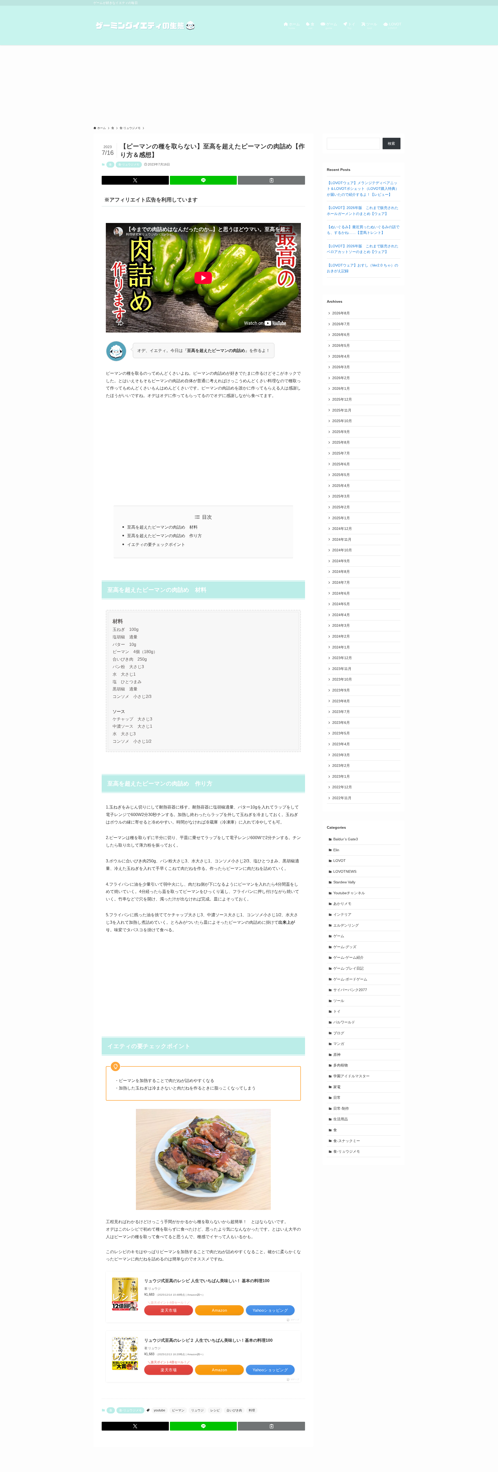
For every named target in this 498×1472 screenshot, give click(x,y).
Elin (336, 850)
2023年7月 (341, 712)
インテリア (342, 914)
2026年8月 (341, 313)
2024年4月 (341, 615)
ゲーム (338, 936)
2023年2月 (341, 765)
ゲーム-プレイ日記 (348, 968)
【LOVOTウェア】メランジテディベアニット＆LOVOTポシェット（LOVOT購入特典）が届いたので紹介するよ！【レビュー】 (363, 189)
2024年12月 (342, 528)
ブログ (338, 1033)
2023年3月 (341, 755)
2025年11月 (341, 410)
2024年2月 (341, 636)
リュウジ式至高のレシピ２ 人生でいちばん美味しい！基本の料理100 (208, 1340)
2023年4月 (341, 744)
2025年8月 (341, 442)
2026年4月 (341, 356)
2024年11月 (341, 539)
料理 (252, 1410)
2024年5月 (341, 604)
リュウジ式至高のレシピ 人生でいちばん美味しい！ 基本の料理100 (206, 1281)
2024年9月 (341, 561)
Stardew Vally (344, 882)
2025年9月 (341, 432)
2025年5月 (341, 475)
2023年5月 (341, 733)
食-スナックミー (346, 1141)
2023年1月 (341, 776)
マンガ (338, 1044)
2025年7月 (341, 453)
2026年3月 (341, 367)
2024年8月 (341, 571)
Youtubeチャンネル (349, 893)
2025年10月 (342, 421)
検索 (391, 143)
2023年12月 (342, 658)
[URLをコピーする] (271, 180)
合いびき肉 (234, 1410)
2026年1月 (341, 388)
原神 (337, 1054)
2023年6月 (341, 722)
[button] (135, 180)
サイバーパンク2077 (350, 990)
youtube (159, 1410)
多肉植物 (340, 1065)
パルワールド (344, 1022)
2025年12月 (342, 399)
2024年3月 (341, 625)
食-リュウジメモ (128, 164)
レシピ (215, 1410)
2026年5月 (341, 345)
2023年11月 (341, 669)
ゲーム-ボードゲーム (350, 979)
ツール (338, 1001)
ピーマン (178, 1410)
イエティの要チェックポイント (156, 544)
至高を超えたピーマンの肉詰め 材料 (162, 527)
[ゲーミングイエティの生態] (145, 25)
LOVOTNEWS (344, 871)
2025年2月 (341, 507)
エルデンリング (346, 925)
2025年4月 (341, 486)
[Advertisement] (249, 84)
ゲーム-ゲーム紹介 (348, 957)
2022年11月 (341, 798)
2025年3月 (341, 496)
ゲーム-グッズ (344, 947)
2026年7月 (341, 324)
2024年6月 (341, 593)
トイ (337, 1011)
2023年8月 (341, 701)
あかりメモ (342, 903)
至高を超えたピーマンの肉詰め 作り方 (164, 535)
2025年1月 (341, 518)
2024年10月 (342, 550)
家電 (337, 1087)
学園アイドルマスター (351, 1076)
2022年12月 (342, 787)
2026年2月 (341, 378)
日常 (337, 1097)
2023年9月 (341, 690)
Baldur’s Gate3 (345, 839)
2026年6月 (341, 335)
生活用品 (340, 1119)
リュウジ (197, 1410)
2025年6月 (341, 464)
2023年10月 (342, 679)
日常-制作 (341, 1108)
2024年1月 (341, 647)
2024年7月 (341, 582)
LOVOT (339, 860)
